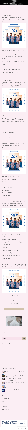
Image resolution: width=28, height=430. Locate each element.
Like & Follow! (6, 343)
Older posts (14, 309)
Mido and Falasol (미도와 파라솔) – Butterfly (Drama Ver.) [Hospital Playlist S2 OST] (13, 19)
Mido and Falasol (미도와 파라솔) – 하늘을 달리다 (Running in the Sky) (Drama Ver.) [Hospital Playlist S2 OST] (13, 84)
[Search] (24, 338)
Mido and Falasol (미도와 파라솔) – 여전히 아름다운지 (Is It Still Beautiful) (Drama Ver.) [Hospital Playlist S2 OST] (13, 203)
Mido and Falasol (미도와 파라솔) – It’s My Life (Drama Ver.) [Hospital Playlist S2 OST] (13, 145)
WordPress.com (5, 409)
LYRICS (14, 297)
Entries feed (4, 403)
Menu (15, 7)
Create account (5, 398)
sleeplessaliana (9, 2)
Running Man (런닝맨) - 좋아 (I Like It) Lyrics (15, 389)
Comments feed (5, 406)
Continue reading (6, 75)
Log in (3, 401)
